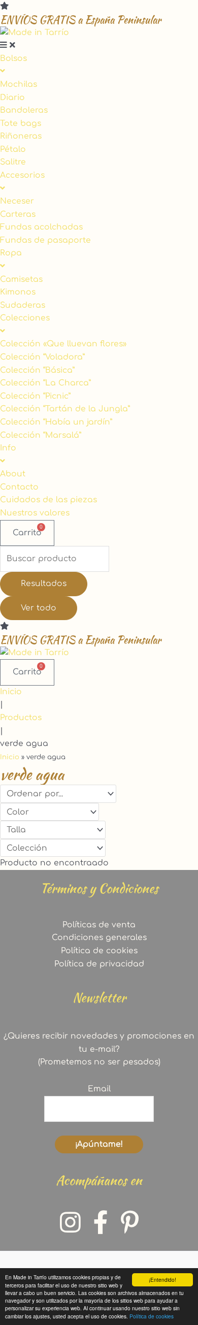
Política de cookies (151, 1316)
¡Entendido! (162, 1279)
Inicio (11, 691)
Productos (21, 717)
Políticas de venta (99, 924)
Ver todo (38, 607)
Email (99, 1088)
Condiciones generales (99, 937)
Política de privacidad (99, 963)
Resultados (44, 583)
